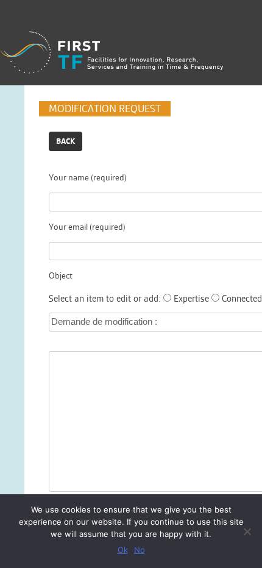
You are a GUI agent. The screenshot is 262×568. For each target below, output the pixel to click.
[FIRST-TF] (112, 52)
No (139, 550)
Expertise (191, 298)
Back (65, 141)
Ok (123, 550)
